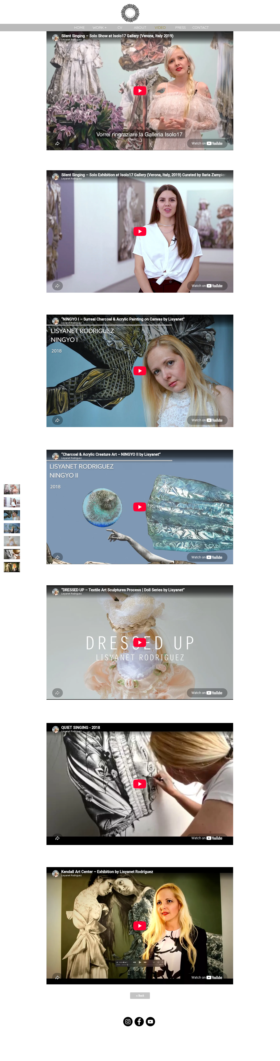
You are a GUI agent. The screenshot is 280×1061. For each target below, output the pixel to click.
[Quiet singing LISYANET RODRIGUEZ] (12, 554)
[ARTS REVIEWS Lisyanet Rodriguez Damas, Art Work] (12, 567)
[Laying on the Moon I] (12, 515)
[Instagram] (128, 1021)
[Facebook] (139, 1021)
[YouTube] (150, 1021)
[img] (12, 489)
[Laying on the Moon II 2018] (12, 528)
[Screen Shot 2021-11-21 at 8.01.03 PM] (12, 541)
